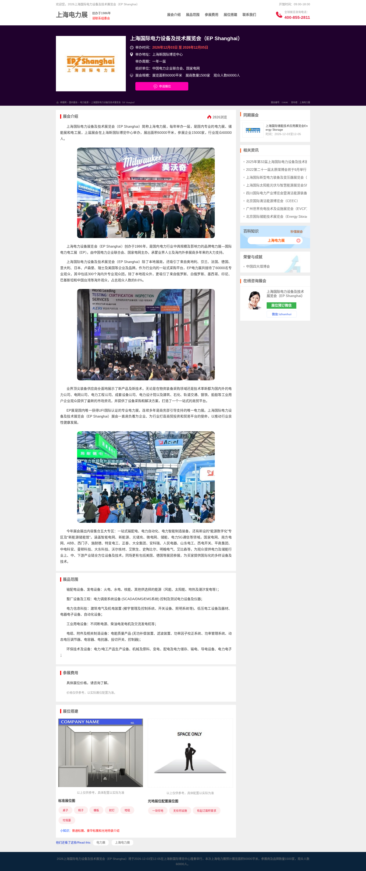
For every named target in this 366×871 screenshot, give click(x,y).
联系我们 (249, 14)
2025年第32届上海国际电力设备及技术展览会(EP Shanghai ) (292, 162)
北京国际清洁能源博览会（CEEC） (273, 201)
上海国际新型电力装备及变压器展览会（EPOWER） (286, 177)
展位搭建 (230, 14)
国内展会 (73, 102)
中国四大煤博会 (258, 266)
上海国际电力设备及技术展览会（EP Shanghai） (186, 38)
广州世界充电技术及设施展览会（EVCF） (278, 209)
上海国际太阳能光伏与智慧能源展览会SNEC (279, 185)
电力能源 (84, 102)
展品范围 (193, 14)
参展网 (63, 102)
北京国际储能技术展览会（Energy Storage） (280, 216)
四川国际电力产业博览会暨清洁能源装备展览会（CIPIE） (289, 193)
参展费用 (211, 14)
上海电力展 (276, 240)
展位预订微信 (281, 305)
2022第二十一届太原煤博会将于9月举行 (276, 169)
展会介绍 (174, 14)
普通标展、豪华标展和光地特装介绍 (95, 830)
